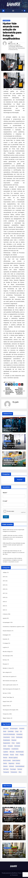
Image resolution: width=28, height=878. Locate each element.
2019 (4, 601)
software (11, 766)
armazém (21, 728)
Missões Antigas (7, 651)
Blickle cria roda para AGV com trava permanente (13, 461)
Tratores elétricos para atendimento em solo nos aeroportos (19, 391)
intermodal (17, 746)
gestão (18, 743)
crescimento (6, 737)
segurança (11, 763)
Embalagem (5, 634)
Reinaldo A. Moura (7, 668)
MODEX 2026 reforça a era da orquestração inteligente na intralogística (13, 798)
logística (5, 751)
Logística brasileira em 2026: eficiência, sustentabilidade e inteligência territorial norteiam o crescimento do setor (12, 560)
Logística (5, 647)
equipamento (6, 743)
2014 (4, 580)
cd (21, 731)
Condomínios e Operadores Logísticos (12, 626)
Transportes (6, 714)
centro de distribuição (9, 734)
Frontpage (5, 643)
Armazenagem (6, 622)
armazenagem (14, 728)
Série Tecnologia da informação (10, 689)
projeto (22, 754)
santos (5, 763)
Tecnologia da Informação (9, 709)
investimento (15, 748)
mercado (12, 751)
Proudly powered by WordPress (10, 873)
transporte (6, 772)
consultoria (19, 734)
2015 (4, 585)
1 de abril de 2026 (10, 818)
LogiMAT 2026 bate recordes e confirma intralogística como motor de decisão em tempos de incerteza (13, 537)
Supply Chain (6, 701)
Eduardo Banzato (7, 630)
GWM (21, 838)
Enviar (5, 516)
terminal (20, 769)
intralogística (6, 748)
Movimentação (6, 20)
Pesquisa (5, 664)
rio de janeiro (7, 760)
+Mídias (5, 572)
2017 (4, 593)
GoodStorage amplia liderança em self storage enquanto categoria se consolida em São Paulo (13, 552)
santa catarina (16, 760)
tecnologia (13, 769)
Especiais (5, 639)
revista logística (13, 757)
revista (5, 757)
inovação (10, 746)
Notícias (5, 659)
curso (13, 737)
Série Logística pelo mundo (9, 684)
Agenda (4, 618)
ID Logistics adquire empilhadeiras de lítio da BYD (14, 444)
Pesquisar (6, 474)
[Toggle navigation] (13, 11)
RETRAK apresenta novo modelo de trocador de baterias (9, 391)
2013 (4, 576)
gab (11, 42)
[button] (22, 10)
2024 (4, 605)
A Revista (5, 614)
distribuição (19, 737)
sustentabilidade (20, 766)
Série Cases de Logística (9, 676)
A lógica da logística (11, 428)
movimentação (19, 751)
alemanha (5, 728)
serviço (18, 763)
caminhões (10, 731)
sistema (5, 766)
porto (16, 754)
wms (20, 772)
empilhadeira (6, 740)
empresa (14, 740)
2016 (4, 589)
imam (4, 746)
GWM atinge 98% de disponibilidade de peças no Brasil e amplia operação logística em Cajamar (14, 545)
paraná (12, 754)
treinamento (14, 772)
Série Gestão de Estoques (9, 680)
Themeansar (15, 875)
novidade (5, 754)
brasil (4, 731)
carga (16, 731)
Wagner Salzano (6, 718)
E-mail (5, 501)
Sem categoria (6, 672)
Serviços (5, 693)
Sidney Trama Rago (7, 697)
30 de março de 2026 (11, 838)
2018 (4, 597)
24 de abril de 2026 (11, 800)
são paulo (5, 769)
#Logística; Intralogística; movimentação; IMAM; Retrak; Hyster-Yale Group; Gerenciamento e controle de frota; (17, 47)
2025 (4, 610)
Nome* (5, 492)
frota (13, 743)
